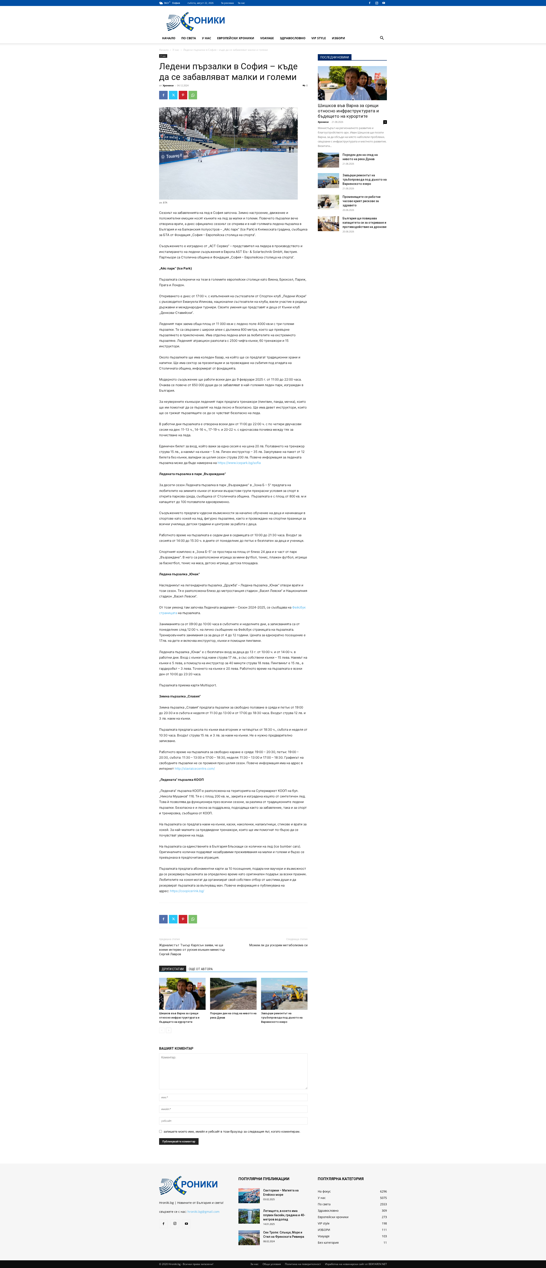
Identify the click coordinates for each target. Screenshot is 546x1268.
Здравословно (292, 38)
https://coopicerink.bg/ (187, 891)
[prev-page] (161, 1030)
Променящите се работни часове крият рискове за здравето (361, 201)
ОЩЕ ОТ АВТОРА (201, 969)
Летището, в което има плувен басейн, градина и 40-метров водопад (284, 1215)
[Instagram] (376, 3)
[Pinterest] (183, 95)
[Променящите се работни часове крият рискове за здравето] (328, 202)
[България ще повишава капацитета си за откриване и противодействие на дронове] (328, 223)
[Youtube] (383, 3)
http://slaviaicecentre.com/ (195, 769)
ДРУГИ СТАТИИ (173, 969)
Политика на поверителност (303, 1264)
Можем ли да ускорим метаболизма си (278, 945)
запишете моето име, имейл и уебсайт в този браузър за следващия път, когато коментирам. (232, 1131)
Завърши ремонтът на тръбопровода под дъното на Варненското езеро (281, 1017)
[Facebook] (369, 3)
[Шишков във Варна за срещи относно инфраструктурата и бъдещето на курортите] (182, 994)
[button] (382, 38)
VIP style (318, 38)
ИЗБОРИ (338, 38)
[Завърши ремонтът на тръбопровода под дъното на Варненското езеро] (284, 994)
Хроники (168, 85)
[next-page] (168, 1030)
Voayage (267, 38)
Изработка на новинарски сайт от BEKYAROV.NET (356, 1264)
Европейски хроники (235, 38)
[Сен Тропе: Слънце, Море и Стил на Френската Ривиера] (249, 1237)
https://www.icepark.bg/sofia (239, 463)
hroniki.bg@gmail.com (203, 1212)
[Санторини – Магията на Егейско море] (249, 1195)
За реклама (227, 2)
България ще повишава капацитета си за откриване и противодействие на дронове (364, 223)
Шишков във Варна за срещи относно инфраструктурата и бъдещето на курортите (179, 1017)
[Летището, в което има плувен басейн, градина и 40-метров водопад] (249, 1216)
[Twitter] (173, 95)
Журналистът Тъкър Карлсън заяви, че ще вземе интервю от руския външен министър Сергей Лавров (192, 949)
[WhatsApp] (193, 95)
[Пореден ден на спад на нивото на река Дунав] (233, 994)
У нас (206, 38)
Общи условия (272, 1264)
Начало (168, 38)
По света (188, 38)
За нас (241, 2)
